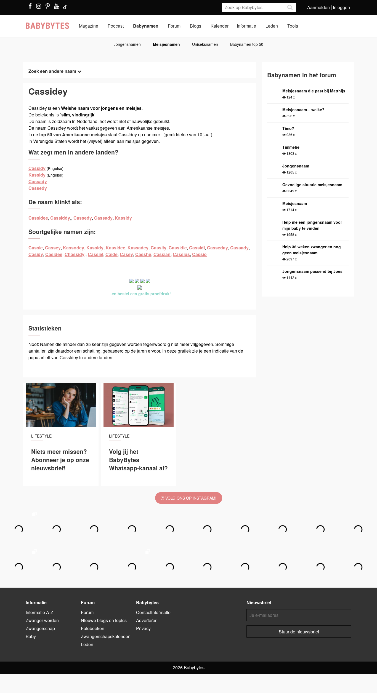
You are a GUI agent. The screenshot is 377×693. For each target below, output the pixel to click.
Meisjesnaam (294, 203)
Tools (292, 26)
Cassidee (38, 218)
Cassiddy (60, 218)
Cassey (53, 247)
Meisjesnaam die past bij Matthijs (313, 91)
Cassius (181, 254)
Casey (126, 254)
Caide (111, 254)
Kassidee (115, 247)
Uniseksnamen (205, 44)
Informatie (246, 26)
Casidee (53, 254)
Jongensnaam (295, 166)
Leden (272, 26)
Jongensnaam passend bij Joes (312, 271)
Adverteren (147, 620)
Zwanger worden (42, 620)
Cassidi (197, 247)
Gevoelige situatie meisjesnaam (312, 184)
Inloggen (341, 7)
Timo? (288, 128)
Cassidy (37, 168)
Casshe (143, 254)
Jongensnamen (127, 44)
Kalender (220, 26)
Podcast (116, 26)
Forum (174, 26)
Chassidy (74, 254)
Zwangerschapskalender (105, 636)
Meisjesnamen (166, 44)
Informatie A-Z (39, 612)
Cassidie (178, 247)
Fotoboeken (92, 628)
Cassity (158, 247)
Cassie (35, 247)
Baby (31, 636)
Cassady (37, 181)
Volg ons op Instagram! (190, 498)
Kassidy (37, 175)
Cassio (199, 254)
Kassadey (138, 247)
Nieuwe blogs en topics (104, 620)
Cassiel (95, 254)
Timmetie (290, 147)
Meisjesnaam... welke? (303, 109)
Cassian (162, 254)
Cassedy (37, 188)
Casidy (35, 254)
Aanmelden (318, 7)
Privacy (143, 628)
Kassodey (73, 247)
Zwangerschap (40, 628)
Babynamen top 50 (246, 44)
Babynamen (145, 26)
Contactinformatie (153, 612)
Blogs (195, 26)
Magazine (88, 26)
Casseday (217, 247)
